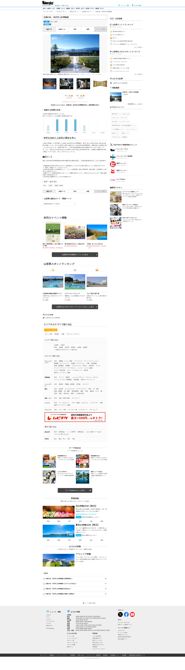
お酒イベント (115, 133)
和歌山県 (94, 625)
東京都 (77, 618)
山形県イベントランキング (122, 25)
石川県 (77, 623)
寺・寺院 (96, 389)
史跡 (86, 391)
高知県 (90, 628)
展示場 (86, 370)
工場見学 (91, 365)
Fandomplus (51, 628)
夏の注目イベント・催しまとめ (120, 114)
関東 (68, 618)
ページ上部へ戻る (90, 603)
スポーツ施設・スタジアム (80, 402)
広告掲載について (114, 655)
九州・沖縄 (70, 630)
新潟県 (85, 620)
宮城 (48, 521)
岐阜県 (81, 621)
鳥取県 (90, 627)
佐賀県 (81, 630)
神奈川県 (82, 618)
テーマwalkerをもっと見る (75, 490)
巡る (73, 439)
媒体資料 (105, 655)
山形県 (48, 8)
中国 (68, 627)
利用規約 (51, 655)
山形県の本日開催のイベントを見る (75, 255)
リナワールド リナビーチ (120, 61)
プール (98, 365)
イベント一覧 (70, 636)
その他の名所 (80, 393)
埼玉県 (91, 618)
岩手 (69, 521)
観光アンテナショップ (88, 379)
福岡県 (77, 630)
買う (69, 439)
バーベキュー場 (72, 409)
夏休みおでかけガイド (98, 644)
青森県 (68, 8)
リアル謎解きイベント (118, 129)
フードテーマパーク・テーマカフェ (65, 368)
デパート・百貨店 (64, 377)
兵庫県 (85, 625)
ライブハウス (94, 402)
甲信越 (69, 620)
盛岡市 (82, 8)
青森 (58, 521)
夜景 (72, 393)
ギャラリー (85, 384)
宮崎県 (98, 630)
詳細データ (62, 29)
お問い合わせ (80, 655)
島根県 (94, 627)
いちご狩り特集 (96, 636)
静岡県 (90, 621)
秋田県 (87, 8)
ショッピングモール (78, 377)
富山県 (81, 623)
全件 (55, 361)
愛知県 (77, 621)
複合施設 (76, 379)
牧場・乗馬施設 (59, 365)
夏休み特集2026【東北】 (87, 525)
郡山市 (102, 8)
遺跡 (81, 391)
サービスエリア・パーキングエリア (76, 389)
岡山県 (81, 627)
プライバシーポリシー (62, 655)
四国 (68, 628)
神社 (90, 389)
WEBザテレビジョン (123, 634)
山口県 (85, 627)
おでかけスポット (62, 11)
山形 (91, 521)
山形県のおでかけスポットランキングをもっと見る (75, 307)
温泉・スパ (48, 398)
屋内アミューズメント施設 (62, 372)
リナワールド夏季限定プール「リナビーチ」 (125, 44)
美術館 (61, 384)
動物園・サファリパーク (61, 363)
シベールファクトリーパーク (121, 71)
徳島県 (85, 628)
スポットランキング (72, 642)
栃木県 (99, 618)
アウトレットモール (73, 334)
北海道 (69, 615)
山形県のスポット (87, 11)
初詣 (60, 393)
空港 (55, 393)
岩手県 (78, 8)
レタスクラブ (121, 630)
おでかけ (48, 615)
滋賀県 (99, 625)
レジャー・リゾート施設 (85, 368)
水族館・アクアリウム (78, 363)
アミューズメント (48, 361)
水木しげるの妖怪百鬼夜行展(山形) (122, 41)
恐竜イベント (125, 133)
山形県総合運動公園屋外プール (121, 58)
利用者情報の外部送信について (137, 655)
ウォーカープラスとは (124, 622)
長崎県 (85, 630)
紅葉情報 (94, 646)
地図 (88, 29)
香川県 (77, 628)
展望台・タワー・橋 (96, 391)
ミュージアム (48, 384)
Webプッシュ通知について (125, 624)
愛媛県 (81, 628)
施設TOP (49, 29)
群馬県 (95, 618)
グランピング (93, 409)
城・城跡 (67, 391)
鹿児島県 (103, 630)
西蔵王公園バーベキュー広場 (121, 68)
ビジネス (48, 623)
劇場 (101, 402)
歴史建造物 (75, 391)
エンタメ (47, 403)
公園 (62, 334)
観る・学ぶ (62, 439)
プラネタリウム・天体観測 (119, 137)
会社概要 (124, 655)
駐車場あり (62, 432)
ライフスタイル (50, 621)
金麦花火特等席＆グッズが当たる (86, 514)
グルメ (48, 617)
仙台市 (63, 8)
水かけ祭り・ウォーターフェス (120, 121)
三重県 (85, 621)
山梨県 (77, 620)
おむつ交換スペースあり (94, 432)
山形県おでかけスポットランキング (126, 52)
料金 (75, 29)
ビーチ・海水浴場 (59, 370)
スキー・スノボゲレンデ (74, 370)
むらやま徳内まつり (118, 34)
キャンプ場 (48, 334)
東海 (68, 622)
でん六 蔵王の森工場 (118, 65)
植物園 (68, 365)
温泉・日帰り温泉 (64, 398)
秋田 (80, 521)
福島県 (97, 8)
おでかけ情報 (137, 5)
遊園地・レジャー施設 (65, 361)
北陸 (68, 623)
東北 (44, 8)
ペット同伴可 (72, 432)
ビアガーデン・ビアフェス (119, 117)
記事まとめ (49, 625)
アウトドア (48, 409)
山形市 (53, 8)
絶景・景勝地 (58, 391)
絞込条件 (47, 432)
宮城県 (58, 8)
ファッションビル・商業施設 (63, 379)
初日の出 (66, 393)
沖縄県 (107, 630)
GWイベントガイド (97, 640)
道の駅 (61, 389)
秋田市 (92, 8)
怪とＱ (114, 38)
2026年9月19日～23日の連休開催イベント (123, 125)
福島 (101, 521)
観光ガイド (70, 646)
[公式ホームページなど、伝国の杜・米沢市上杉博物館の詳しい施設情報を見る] (75, 105)
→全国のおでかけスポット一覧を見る (65, 349)
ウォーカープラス (48, 11)
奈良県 (90, 625)
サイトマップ (43, 655)
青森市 (73, 8)
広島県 (77, 627)
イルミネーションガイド (98, 649)
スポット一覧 (70, 640)
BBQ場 (57, 334)
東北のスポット (74, 11)
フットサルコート (64, 402)
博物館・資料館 (59, 185)
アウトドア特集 (83, 554)
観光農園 (94, 363)
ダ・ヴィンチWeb (122, 632)
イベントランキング (72, 638)
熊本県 (90, 630)
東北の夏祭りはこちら (85, 535)
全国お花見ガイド (97, 638)
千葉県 (87, 618)
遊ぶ (55, 439)
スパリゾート (76, 398)
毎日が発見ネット (122, 639)
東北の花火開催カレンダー (87, 517)
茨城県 (103, 618)
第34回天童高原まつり (119, 31)
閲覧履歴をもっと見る (134, 104)
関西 (68, 625)
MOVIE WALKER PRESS (124, 637)
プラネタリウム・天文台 (79, 365)
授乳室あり (81, 432)
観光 (46, 389)
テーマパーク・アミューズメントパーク (86, 361)
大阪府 (77, 625)
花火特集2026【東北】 (86, 506)
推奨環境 (72, 655)
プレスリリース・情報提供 (94, 655)
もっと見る (138, 47)
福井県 (85, 623)
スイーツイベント (132, 129)
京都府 (81, 625)
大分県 (94, 630)
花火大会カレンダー (97, 642)
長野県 (81, 620)
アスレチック (83, 409)
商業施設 (47, 377)
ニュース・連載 (125, 5)
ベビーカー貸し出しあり (61, 434)
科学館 (78, 384)
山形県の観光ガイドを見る (52, 204)
